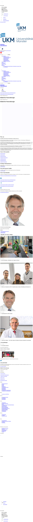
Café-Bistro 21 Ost (4, 405)
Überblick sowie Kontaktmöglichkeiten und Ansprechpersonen (8, 175)
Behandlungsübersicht (5, 383)
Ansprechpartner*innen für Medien (6, 421)
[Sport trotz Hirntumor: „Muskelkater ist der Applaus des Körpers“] (16, 257)
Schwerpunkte (4, 399)
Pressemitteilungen (4, 420)
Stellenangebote (4, 414)
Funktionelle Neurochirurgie (4, 157)
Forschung (3, 65)
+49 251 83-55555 (8, 50)
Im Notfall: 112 (2, 51)
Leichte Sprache (6, 15)
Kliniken (3, 384)
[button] (3, 69)
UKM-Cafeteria (4, 410)
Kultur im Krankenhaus (5, 407)
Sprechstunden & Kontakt (3, 380)
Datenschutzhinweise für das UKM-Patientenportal (6, 94)
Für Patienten (3, 63)
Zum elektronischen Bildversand (4, 192)
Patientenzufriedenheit (5, 409)
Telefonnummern (4, 430)
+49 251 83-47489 (2, 166)
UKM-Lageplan (2, 377)
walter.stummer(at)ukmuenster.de (4, 231)
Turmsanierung (4, 402)
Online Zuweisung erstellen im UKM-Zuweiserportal (7, 184)
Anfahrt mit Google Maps (3, 376)
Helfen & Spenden (4, 406)
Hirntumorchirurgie (2, 153)
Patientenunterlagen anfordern (6, 408)
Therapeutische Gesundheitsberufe (6, 390)
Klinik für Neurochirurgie (3, 45)
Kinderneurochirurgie (3, 156)
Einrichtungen (4, 386)
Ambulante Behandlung (5, 403)
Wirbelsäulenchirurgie (3, 160)
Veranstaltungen (4, 411)
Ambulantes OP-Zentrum (5, 387)
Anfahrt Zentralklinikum (5, 428)
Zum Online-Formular (3, 366)
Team (2, 62)
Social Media (3, 422)
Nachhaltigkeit (4, 398)
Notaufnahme (3, 388)
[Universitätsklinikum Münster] (16, 32)
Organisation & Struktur (5, 397)
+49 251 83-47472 (2, 373)
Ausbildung (3, 415)
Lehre (2, 64)
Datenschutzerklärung (4, 429)
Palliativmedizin (4, 389)
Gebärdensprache (6, 519)
